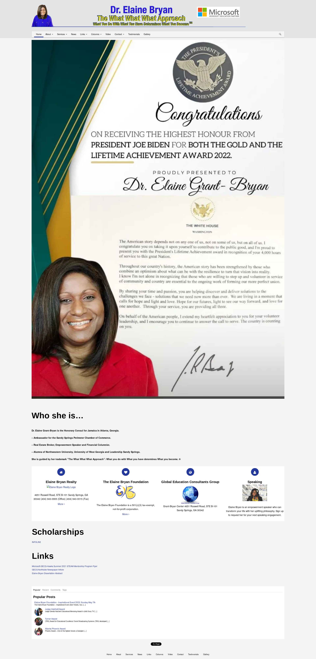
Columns (95, 34)
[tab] (36, 567)
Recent (45, 567)
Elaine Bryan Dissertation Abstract (47, 550)
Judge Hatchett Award (55, 586)
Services (61, 34)
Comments (55, 567)
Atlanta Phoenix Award (55, 606)
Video (108, 34)
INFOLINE (36, 519)
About (48, 34)
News (73, 34)
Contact (118, 34)
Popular (36, 567)
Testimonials (134, 34)
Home (38, 34)
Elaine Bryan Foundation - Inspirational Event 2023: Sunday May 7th (64, 580)
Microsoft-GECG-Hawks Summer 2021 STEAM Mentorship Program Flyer (64, 543)
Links (82, 34)
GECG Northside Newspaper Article (48, 547)
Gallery (147, 34)
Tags (64, 567)
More (61, 481)
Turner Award (51, 596)
